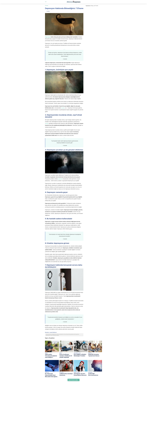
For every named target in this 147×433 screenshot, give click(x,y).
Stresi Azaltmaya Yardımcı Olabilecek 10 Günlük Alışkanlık (65, 356)
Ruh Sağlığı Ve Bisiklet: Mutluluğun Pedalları (80, 355)
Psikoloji (46, 5)
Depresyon (48, 37)
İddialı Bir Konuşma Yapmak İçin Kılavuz (93, 355)
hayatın (46, 123)
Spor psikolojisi (77, 353)
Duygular (61, 372)
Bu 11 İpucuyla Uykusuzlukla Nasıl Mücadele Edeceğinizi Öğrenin (51, 375)
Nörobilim (90, 372)
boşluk (63, 107)
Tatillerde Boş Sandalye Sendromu (66, 374)
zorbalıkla (60, 178)
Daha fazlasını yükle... (74, 380)
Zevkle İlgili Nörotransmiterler (93, 374)
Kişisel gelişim (77, 372)
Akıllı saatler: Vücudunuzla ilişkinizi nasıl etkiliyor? (51, 356)
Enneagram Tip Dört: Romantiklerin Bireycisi (80, 374)
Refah (46, 353)
